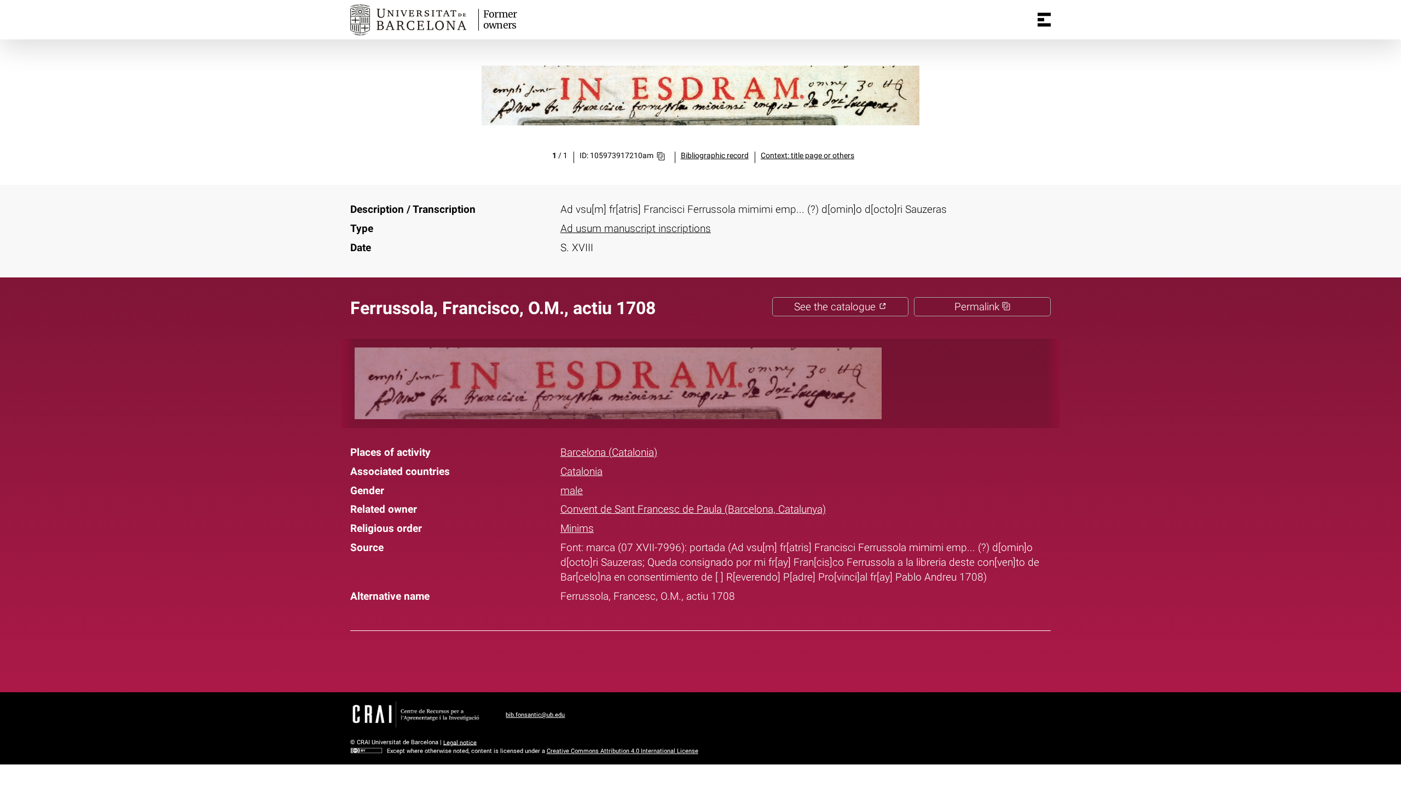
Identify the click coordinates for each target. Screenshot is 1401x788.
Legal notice (460, 742)
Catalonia (581, 471)
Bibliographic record (715, 155)
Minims (577, 528)
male (571, 490)
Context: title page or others (807, 155)
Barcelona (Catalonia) (608, 452)
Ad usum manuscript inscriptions (635, 228)
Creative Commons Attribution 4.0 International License (622, 751)
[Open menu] (1044, 20)
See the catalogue (836, 306)
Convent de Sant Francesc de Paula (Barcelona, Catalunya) (693, 509)
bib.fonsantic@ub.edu (535, 715)
